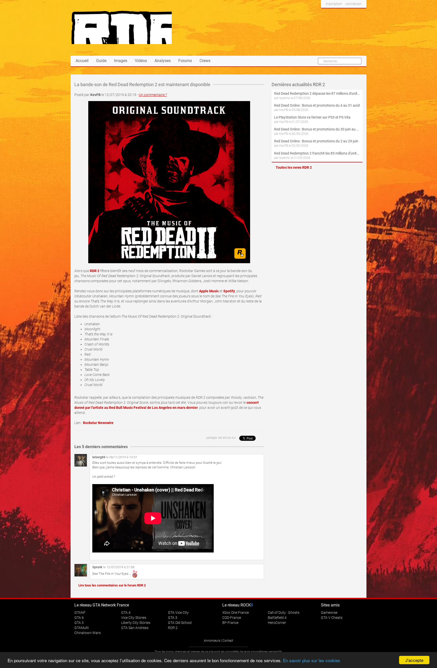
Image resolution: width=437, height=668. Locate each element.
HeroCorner (277, 623)
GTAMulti (81, 628)
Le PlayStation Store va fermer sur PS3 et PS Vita (312, 117)
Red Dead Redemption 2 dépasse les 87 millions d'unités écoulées (317, 93)
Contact (228, 640)
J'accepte (414, 660)
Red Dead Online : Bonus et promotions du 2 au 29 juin (316, 141)
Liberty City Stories (135, 623)
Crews (205, 60)
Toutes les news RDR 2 (294, 167)
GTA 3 (172, 618)
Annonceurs (212, 640)
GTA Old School (180, 623)
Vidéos (141, 60)
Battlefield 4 (277, 618)
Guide (101, 60)
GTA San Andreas (134, 628)
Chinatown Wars (87, 633)
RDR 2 (173, 628)
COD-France (231, 618)
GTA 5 (79, 623)
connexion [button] (353, 4)
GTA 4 (125, 612)
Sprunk (97, 567)
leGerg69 (98, 457)
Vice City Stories (133, 618)
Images (120, 60)
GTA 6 (79, 618)
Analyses (163, 60)
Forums (185, 60)
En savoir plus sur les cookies (311, 660)
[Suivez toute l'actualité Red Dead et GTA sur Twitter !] (333, 13)
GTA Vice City (178, 612)
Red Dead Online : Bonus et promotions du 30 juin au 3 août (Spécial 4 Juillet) (317, 129)
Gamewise (329, 612)
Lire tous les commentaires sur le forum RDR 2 (112, 585)
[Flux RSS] (361, 13)
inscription (334, 4)
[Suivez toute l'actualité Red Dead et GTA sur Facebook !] (324, 13)
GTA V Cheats (331, 618)
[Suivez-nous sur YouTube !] (351, 13)
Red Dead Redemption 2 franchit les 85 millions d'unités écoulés (317, 153)
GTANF (79, 612)
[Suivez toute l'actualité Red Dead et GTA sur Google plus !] (342, 13)
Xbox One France (235, 612)
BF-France (230, 623)
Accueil (82, 60)
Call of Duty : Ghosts (283, 612)
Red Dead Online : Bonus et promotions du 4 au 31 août (317, 105)
